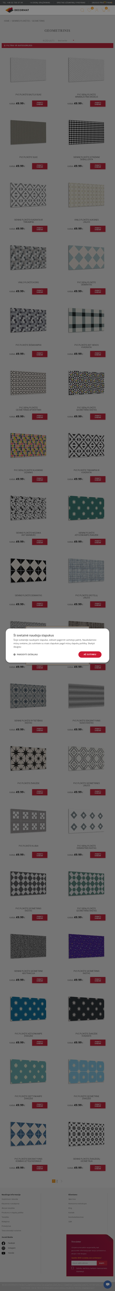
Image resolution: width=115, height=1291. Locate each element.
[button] (25, 654)
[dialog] (57, 645)
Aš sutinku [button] (90, 654)
